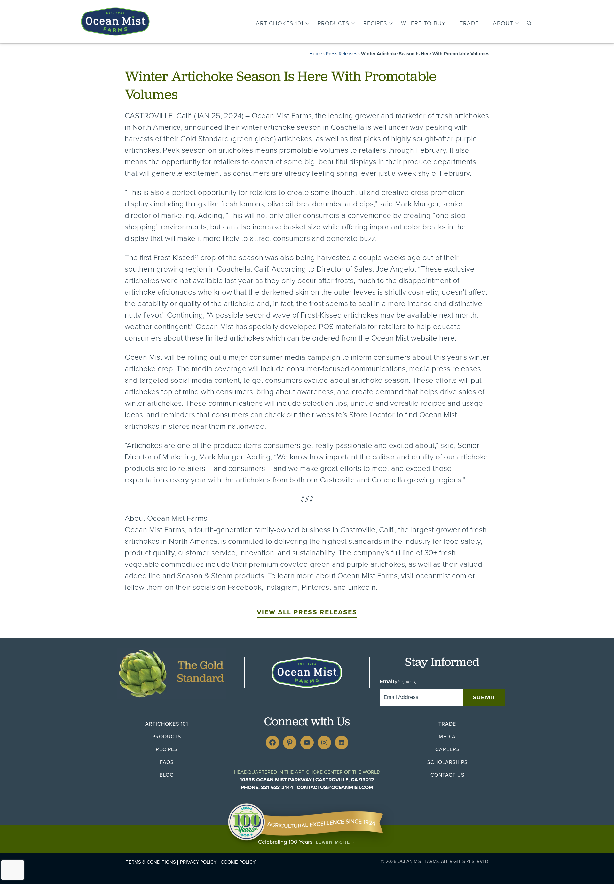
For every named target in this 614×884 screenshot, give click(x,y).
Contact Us (447, 775)
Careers (447, 749)
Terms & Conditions (151, 862)
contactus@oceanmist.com (335, 787)
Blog (167, 775)
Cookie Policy (238, 862)
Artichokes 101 (279, 23)
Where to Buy (423, 23)
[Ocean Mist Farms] (115, 20)
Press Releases (341, 53)
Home (315, 53)
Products (333, 23)
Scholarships (447, 762)
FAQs (167, 762)
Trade (469, 23)
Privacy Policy (198, 862)
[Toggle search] (529, 23)
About (503, 23)
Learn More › (335, 842)
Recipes (375, 23)
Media (447, 736)
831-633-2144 (277, 787)
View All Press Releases (307, 612)
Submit (484, 697)
